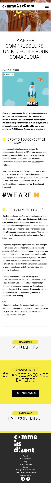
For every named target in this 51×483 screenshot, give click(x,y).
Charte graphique (36, 305)
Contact (25, 467)
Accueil (25, 456)
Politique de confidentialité (25, 470)
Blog (25, 462)
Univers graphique (17, 315)
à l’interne (36, 162)
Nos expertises (25, 459)
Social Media (31, 311)
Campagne (24, 305)
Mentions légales (26, 475)
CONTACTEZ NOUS (26, 393)
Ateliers (16, 305)
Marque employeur (17, 311)
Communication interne (12, 308)
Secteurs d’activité (25, 464)
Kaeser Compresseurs (11, 113)
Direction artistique (31, 308)
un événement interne (16, 276)
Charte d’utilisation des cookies (26, 473)
